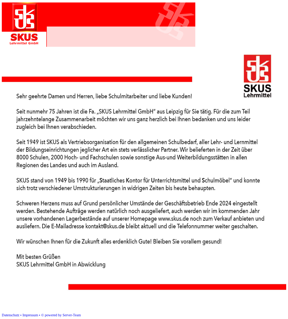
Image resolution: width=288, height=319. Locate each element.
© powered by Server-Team (61, 315)
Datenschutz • (12, 315)
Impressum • (31, 315)
